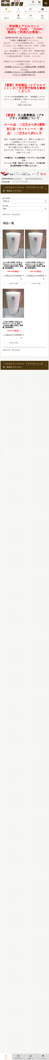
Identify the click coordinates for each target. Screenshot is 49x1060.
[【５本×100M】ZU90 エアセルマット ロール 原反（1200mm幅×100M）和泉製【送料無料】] (35, 244)
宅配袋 (18, 18)
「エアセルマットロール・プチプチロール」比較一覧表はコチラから (23, 189)
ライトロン (30, 18)
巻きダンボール (42, 11)
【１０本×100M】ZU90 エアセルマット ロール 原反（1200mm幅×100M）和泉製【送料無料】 (13, 265)
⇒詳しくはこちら (24, 105)
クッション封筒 (6, 11)
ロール (18, 11)
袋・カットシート (30, 11)
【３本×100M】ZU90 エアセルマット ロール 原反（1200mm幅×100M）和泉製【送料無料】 (13, 324)
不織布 (42, 18)
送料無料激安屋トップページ (12, 178)
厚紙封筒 (6, 18)
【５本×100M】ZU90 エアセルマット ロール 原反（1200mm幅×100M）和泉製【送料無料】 (35, 265)
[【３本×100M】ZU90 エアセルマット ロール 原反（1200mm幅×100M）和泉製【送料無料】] (13, 303)
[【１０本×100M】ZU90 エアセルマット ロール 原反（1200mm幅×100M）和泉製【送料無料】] (13, 244)
